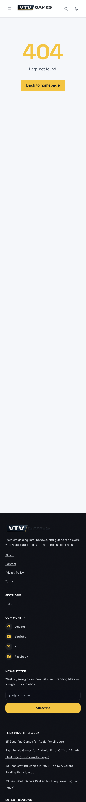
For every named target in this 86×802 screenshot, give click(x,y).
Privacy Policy (14, 572)
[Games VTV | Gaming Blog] (35, 8)
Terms (9, 581)
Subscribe (43, 708)
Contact (10, 564)
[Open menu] (9, 8)
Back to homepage (43, 85)
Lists (8, 604)
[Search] (66, 8)
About (9, 555)
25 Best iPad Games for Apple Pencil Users (35, 741)
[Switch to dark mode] (76, 8)
